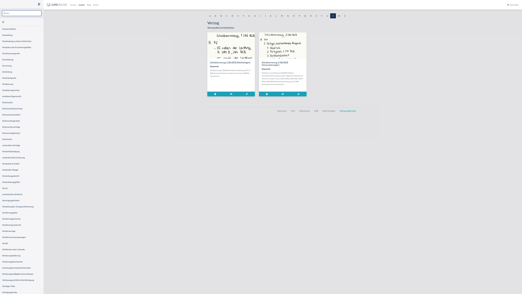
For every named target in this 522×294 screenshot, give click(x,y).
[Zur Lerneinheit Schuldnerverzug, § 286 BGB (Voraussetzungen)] (299, 94)
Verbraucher (7, 102)
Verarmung (7, 66)
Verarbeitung (7, 59)
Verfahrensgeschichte (11, 219)
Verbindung (7, 72)
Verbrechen (7, 139)
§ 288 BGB (245, 73)
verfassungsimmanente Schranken (16, 268)
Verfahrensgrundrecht (11, 225)
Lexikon (81, 5)
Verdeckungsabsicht (10, 176)
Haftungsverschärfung (236, 70)
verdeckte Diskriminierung (13, 157)
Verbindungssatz (9, 78)
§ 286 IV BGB (269, 81)
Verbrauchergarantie (11, 121)
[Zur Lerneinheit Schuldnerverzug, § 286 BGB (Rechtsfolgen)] (247, 94)
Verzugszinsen (214, 76)
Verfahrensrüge (8, 231)
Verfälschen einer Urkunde (13, 249)
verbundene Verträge (11, 145)
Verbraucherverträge (11, 127)
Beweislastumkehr (280, 81)
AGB (316, 111)
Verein (5, 188)
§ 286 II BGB (293, 78)
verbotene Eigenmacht (11, 96)
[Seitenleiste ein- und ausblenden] (39, 4)
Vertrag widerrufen (348, 111)
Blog (89, 5)
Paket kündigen (328, 111)
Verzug (216, 73)
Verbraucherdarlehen (11, 115)
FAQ (293, 111)
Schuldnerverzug (215, 70)
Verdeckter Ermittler (11, 164)
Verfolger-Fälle (8, 286)
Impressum (282, 111)
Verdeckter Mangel (10, 170)
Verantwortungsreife (11, 53)
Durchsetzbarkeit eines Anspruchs (273, 84)
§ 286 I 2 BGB (284, 78)
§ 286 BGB (225, 70)
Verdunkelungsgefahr (11, 182)
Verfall (5, 243)
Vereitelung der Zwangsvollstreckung (18, 206)
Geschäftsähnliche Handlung (271, 76)
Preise (95, 5)
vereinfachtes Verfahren (12, 194)
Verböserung (7, 84)
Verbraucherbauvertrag (12, 108)
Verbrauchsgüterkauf (11, 133)
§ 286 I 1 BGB (285, 76)
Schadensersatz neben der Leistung (230, 73)
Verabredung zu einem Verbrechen (16, 41)
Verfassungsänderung (11, 255)
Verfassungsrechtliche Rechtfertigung (18, 280)
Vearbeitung (7, 35)
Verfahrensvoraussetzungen (14, 237)
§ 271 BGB (295, 81)
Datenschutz (304, 111)
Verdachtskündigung (11, 151)
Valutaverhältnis (9, 29)
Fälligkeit (290, 73)
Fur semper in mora (273, 78)
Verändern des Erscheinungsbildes (16, 47)
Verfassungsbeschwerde (12, 262)
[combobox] (21, 13)
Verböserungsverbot (10, 90)
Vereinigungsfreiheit (10, 200)
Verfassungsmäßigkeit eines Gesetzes (17, 274)
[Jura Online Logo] (57, 4)
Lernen (73, 5)
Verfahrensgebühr (10, 213)
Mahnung (276, 73)
